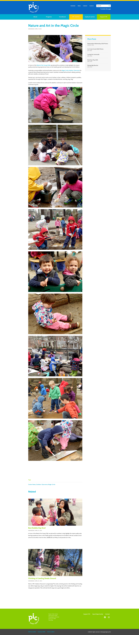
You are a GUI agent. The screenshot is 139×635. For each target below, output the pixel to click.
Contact (107, 614)
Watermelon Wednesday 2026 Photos (97, 43)
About (35, 17)
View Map (51, 620)
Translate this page (105, 9)
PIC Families (76, 17)
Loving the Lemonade (93, 54)
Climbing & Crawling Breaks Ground (42, 578)
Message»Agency (105, 632)
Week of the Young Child (43, 65)
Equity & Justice (90, 17)
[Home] (33, 7)
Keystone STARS (41, 631)
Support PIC (103, 17)
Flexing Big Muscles (92, 65)
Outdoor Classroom (42, 484)
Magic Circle (51, 484)
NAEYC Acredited (32, 631)
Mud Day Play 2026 (92, 60)
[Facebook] (105, 617)
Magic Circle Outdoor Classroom (71, 70)
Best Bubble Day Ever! (37, 528)
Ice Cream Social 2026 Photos (95, 49)
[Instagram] (109, 617)
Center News (32, 484)
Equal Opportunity (97, 614)
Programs (49, 17)
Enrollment (62, 17)
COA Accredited (50, 631)
